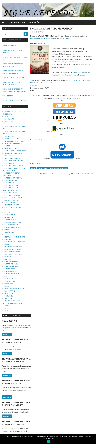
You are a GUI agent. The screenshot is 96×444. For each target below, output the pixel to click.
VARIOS (6, 311)
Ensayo (6, 210)
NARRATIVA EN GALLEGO (12, 264)
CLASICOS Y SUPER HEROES (13, 143)
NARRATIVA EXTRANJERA (12, 271)
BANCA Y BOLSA (9, 121)
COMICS (7, 146)
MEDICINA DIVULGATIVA (12, 252)
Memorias (7, 257)
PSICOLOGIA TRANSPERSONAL (14, 288)
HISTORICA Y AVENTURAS (12, 227)
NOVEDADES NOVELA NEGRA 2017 (13, 78)
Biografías (7, 124)
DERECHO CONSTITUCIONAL (13, 166)
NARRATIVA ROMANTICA (12, 274)
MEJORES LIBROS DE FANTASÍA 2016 (14, 100)
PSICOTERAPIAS (9, 291)
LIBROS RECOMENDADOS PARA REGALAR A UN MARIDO (13, 65)
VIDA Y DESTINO (8, 96)
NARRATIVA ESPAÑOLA (11, 269)
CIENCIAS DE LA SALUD (11, 139)
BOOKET (66, 39)
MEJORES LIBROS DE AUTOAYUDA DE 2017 (15, 58)
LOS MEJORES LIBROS (18, 22)
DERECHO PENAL (9, 183)
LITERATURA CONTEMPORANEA (14, 242)
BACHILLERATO (9, 119)
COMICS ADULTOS (10, 148)
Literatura (7, 239)
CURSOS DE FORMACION (12, 158)
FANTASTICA (8, 217)
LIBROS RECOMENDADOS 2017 (12, 46)
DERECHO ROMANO (10, 193)
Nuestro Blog (8, 284)
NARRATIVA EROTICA (11, 266)
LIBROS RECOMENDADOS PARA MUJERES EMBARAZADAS (13, 72)
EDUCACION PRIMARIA (11, 205)
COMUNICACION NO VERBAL (13, 153)
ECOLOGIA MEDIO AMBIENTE (13, 198)
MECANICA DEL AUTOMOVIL (13, 249)
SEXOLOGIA (8, 298)
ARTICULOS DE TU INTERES (12, 315)
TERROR (7, 308)
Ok (48, 441)
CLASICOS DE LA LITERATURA (14, 141)
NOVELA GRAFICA (10, 279)
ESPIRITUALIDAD (9, 215)
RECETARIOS (8, 293)
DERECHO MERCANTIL (11, 180)
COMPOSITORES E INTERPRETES (15, 151)
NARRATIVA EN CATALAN (12, 261)
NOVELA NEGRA (9, 281)
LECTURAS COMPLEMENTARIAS (14, 237)
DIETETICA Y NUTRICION (12, 195)
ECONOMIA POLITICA (11, 200)
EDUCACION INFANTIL (11, 202)
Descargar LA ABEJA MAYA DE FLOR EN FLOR (78, 174)
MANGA (7, 244)
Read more (7, 334)
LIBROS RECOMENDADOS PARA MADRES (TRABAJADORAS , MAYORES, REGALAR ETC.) (15, 90)
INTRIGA (7, 234)
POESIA (6, 286)
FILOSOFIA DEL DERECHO (12, 222)
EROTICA (7, 212)
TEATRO (7, 306)
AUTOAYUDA (8, 116)
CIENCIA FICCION (9, 136)
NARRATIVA (8, 259)
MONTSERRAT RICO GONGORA (41, 39)
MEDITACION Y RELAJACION (13, 254)
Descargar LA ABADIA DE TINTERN (42, 174)
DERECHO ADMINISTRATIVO (13, 161)
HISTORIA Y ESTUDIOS (11, 225)
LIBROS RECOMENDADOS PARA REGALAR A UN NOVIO (13, 83)
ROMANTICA (8, 296)
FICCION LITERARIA (38, 32)
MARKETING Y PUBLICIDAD (13, 247)
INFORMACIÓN (34, 22)
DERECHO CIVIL (9, 163)
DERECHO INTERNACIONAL (13, 178)
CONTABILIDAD (9, 156)
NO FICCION (8, 276)
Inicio (4, 22)
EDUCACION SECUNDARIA (12, 207)
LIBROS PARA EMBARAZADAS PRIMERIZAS (12, 51)
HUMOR (7, 229)
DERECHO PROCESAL (11, 185)
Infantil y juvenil (9, 232)
